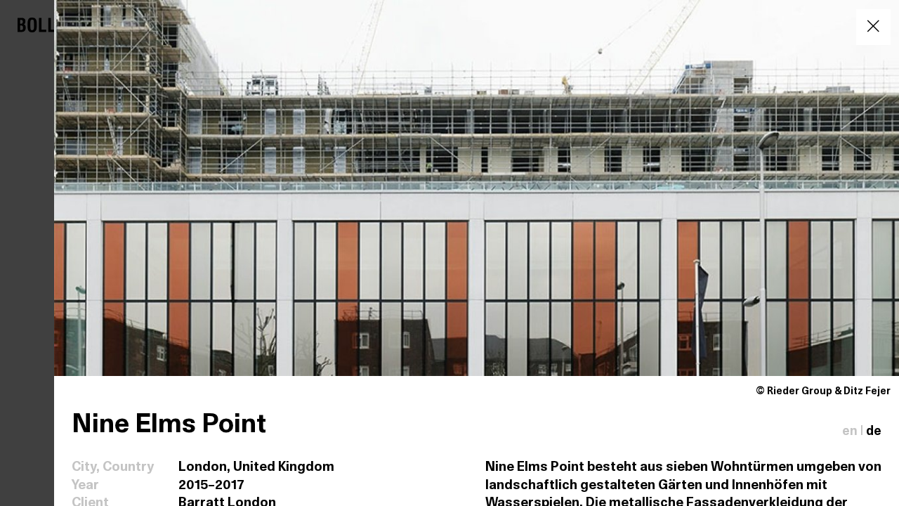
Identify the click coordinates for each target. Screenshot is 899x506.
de (873, 432)
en (850, 432)
